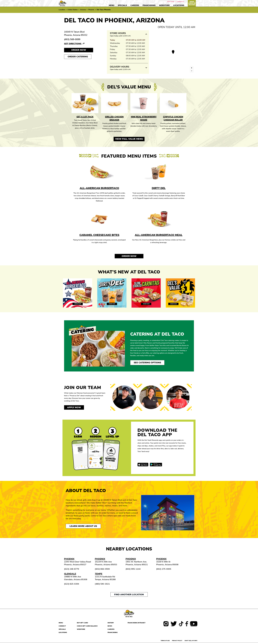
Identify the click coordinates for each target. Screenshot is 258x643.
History (111, 623)
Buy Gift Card (82, 623)
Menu (111, 5)
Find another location (129, 594)
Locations (178, 5)
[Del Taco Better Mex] (62, 3)
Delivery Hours (119, 66)
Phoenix (91, 10)
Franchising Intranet (136, 623)
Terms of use (165, 640)
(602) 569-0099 (72, 39)
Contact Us (180, 1)
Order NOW (78, 49)
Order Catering (78, 56)
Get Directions (73, 43)
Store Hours (118, 33)
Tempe (98, 573)
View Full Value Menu (129, 138)
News (110, 626)
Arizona (83, 10)
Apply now (74, 407)
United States (72, 10)
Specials (122, 5)
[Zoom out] (191, 70)
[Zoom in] (191, 67)
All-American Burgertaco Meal (158, 235)
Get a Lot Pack (84, 116)
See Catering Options (147, 362)
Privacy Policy (177, 640)
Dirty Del (159, 188)
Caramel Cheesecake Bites (99, 235)
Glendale (70, 573)
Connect (62, 626)
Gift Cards (170, 1)
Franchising (149, 5)
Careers (134, 5)
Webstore (164, 5)
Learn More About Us (83, 526)
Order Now (129, 256)
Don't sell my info (191, 640)
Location (62, 10)
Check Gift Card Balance (87, 626)
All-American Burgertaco (99, 188)
